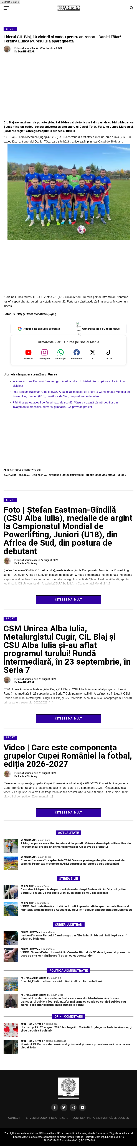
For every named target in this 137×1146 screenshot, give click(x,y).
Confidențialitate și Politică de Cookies (100, 1117)
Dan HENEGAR (26, 51)
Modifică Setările (10, 2)
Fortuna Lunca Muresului (67, 475)
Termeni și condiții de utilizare (46, 1117)
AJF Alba (10, 475)
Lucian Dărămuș (27, 563)
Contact (14, 1117)
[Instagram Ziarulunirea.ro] (73, 1107)
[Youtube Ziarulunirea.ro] (82, 1107)
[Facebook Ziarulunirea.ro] (54, 1107)
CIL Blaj (25, 475)
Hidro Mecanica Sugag (101, 475)
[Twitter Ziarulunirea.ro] (63, 1107)
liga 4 (122, 475)
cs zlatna (40, 475)
